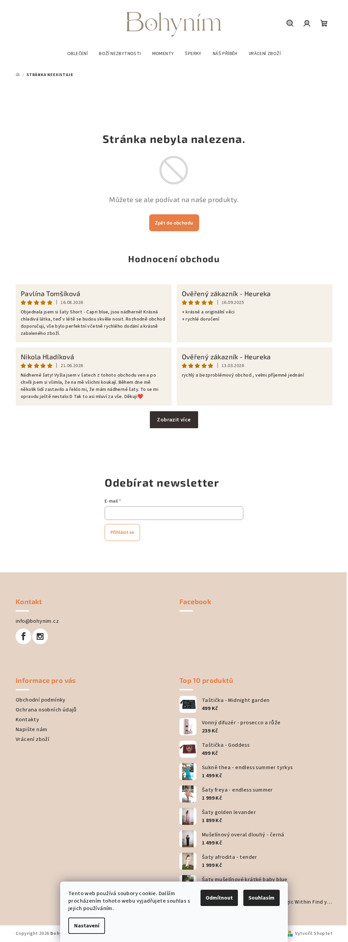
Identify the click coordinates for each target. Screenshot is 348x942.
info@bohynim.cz (37, 621)
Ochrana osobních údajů (46, 709)
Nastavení (86, 925)
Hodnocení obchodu (174, 258)
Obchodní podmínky (41, 700)
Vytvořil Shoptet (313, 933)
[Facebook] (23, 636)
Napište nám (31, 729)
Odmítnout (219, 898)
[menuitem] (77, 53)
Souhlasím (261, 898)
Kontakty (27, 719)
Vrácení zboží (32, 739)
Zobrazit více (174, 419)
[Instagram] (40, 636)
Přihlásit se (122, 532)
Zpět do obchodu (174, 222)
